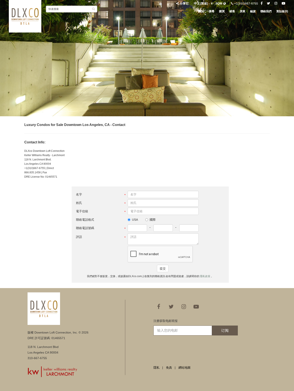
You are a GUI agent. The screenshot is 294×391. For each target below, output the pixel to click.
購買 (222, 11)
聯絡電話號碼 (85, 228)
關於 (201, 11)
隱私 (156, 367)
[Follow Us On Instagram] (275, 3)
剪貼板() (282, 11)
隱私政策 (205, 276)
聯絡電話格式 (85, 219)
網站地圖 (184, 367)
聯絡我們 (266, 11)
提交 (163, 268)
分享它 (184, 3)
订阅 (225, 331)
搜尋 (211, 11)
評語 (79, 237)
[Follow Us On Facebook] (262, 3)
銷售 (232, 11)
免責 (169, 367)
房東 (242, 11)
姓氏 (79, 203)
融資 (253, 11)
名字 (79, 194)
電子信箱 (82, 211)
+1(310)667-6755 (245, 3)
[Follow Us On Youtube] (283, 3)
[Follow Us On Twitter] (268, 3)
